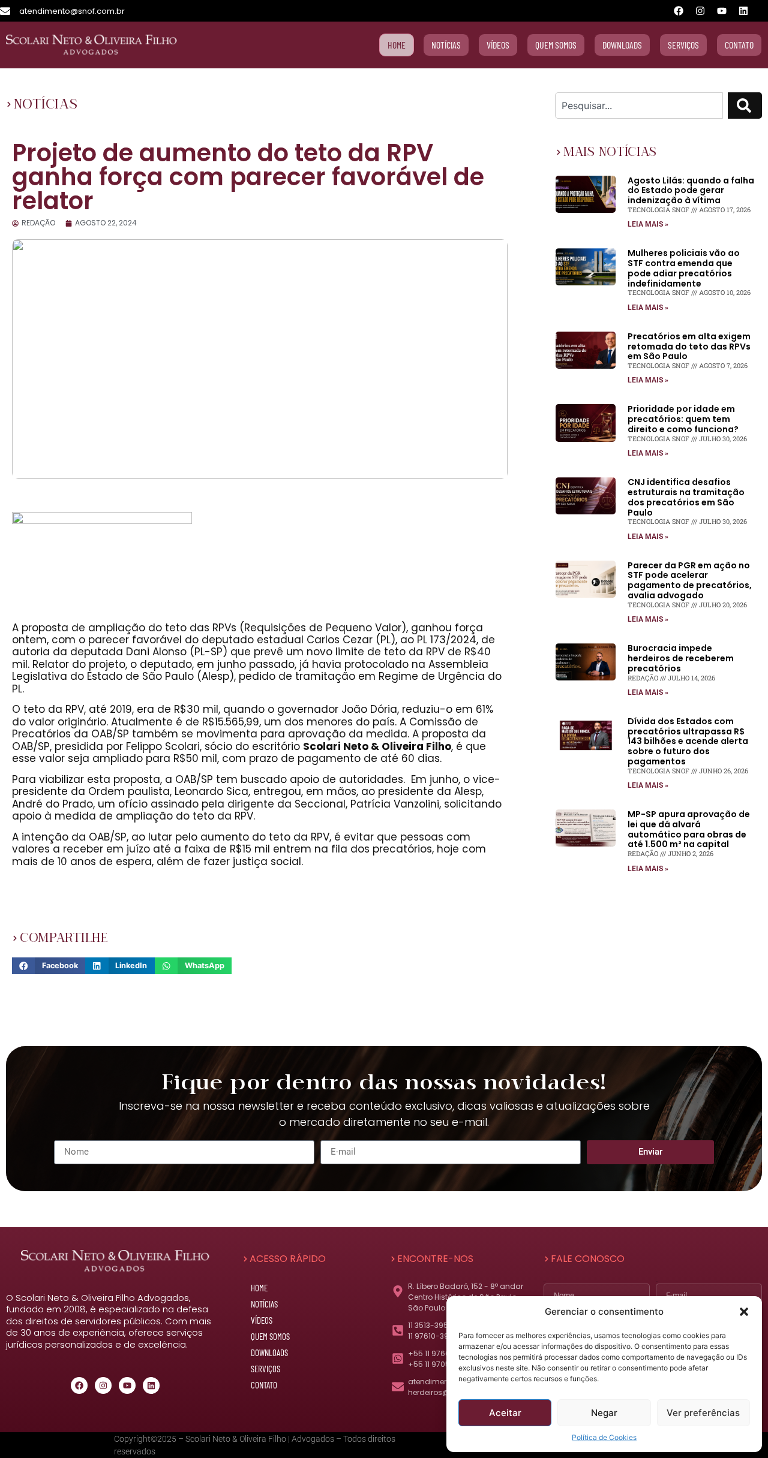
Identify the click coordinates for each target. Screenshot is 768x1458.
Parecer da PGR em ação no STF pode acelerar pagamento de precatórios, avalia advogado (690, 580)
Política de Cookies (604, 1437)
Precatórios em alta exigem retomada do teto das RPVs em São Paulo (689, 346)
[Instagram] (700, 10)
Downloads (269, 1352)
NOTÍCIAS (46, 104)
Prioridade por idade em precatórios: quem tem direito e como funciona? (683, 419)
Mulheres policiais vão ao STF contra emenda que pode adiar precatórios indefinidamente (684, 268)
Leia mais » (648, 224)
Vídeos (261, 1320)
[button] (744, 1312)
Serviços (265, 1368)
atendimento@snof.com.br (72, 11)
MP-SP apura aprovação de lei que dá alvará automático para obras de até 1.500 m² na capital (689, 829)
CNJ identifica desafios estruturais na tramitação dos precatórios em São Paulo (686, 497)
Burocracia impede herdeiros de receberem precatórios (681, 658)
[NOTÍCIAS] (9, 104)
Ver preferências (703, 1412)
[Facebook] (678, 10)
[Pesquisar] (745, 105)
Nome (545, 1281)
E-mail (657, 1281)
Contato (264, 1384)
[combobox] (639, 105)
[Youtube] (721, 10)
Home (259, 1287)
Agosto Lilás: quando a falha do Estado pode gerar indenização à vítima (691, 190)
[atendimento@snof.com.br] (5, 11)
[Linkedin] (743, 10)
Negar (604, 1412)
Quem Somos (270, 1336)
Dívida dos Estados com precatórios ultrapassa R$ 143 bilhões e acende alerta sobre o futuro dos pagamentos (688, 741)
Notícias (264, 1304)
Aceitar (505, 1412)
